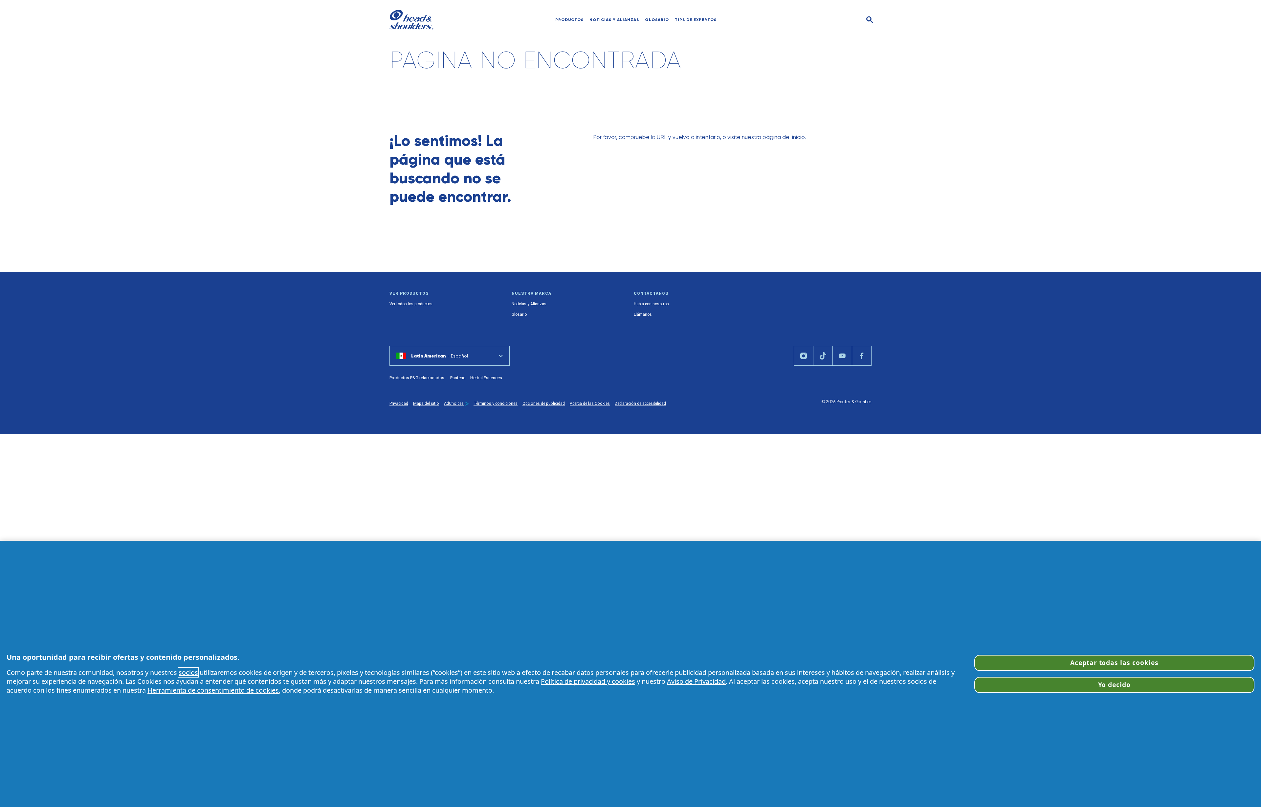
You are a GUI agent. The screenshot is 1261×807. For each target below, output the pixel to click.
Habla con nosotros (651, 304)
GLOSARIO (657, 19)
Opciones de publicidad (543, 403)
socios (188, 672)
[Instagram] (803, 355)
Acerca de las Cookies (590, 403)
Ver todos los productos (410, 304)
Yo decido (1114, 684)
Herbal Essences (486, 377)
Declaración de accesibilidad (640, 403)
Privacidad (398, 403)
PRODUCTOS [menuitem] (569, 19)
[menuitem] (614, 20)
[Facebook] (861, 355)
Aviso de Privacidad (696, 681)
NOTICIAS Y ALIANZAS (614, 19)
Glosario (519, 314)
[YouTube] (842, 355)
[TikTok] (822, 355)
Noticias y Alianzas (529, 304)
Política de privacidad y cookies (588, 681)
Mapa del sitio (426, 403)
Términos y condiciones (496, 403)
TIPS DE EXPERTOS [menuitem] (696, 19)
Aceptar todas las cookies (1114, 662)
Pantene (457, 377)
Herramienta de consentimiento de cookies (213, 690)
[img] (869, 19)
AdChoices (454, 403)
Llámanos (643, 314)
